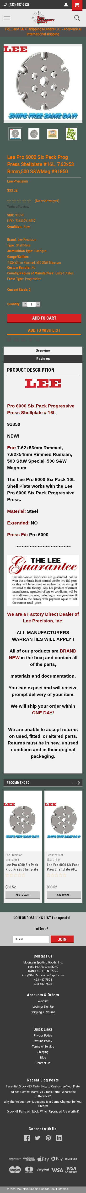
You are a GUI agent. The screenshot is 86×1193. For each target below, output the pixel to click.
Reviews (43, 358)
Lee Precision (13, 855)
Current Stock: (18, 290)
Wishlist (43, 1001)
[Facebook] (9, 340)
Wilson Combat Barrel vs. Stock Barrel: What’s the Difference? (43, 1094)
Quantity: (13, 304)
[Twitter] (30, 340)
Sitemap (63, 1189)
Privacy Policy (43, 1035)
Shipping (43, 1052)
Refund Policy (43, 1041)
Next (78, 83)
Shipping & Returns (43, 1012)
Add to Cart (22, 894)
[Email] (16, 340)
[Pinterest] (38, 340)
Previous (7, 83)
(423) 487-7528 (18, 4)
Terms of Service (43, 1046)
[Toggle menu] (7, 18)
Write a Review (18, 207)
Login (36, 1006)
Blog (43, 1057)
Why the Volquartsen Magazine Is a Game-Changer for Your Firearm (43, 1104)
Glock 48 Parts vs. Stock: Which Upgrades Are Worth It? (43, 1111)
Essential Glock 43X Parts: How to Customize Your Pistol (43, 1086)
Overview (43, 350)
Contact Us (43, 1063)
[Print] (23, 340)
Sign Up (49, 1006)
